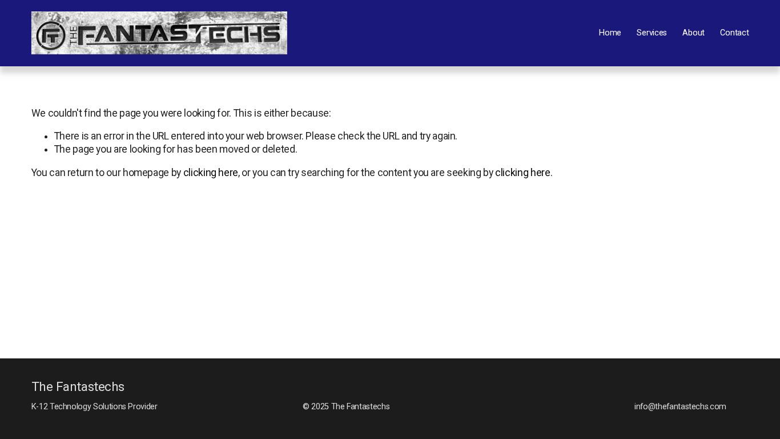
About (693, 33)
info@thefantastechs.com (680, 407)
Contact (734, 33)
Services (652, 33)
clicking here (210, 172)
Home (610, 33)
